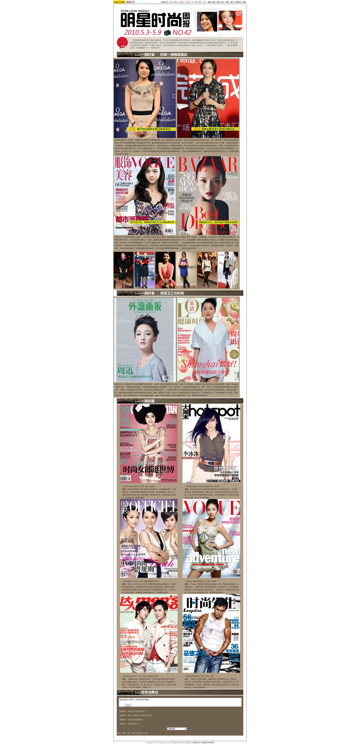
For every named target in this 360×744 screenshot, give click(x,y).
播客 (214, 2)
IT (192, 2)
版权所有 (196, 743)
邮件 (223, 2)
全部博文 (211, 743)
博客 (227, 2)
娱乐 (182, 2)
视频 (209, 2)
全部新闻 (204, 743)
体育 (175, 2)
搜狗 (244, 2)
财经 (189, 2)
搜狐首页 (164, 2)
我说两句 (238, 2)
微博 (218, 2)
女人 (205, 2)
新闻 (171, 2)
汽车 (196, 2)
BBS (232, 2)
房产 (200, 2)
